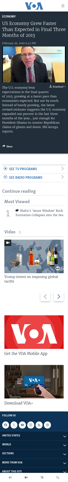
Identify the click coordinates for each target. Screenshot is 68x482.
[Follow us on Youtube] (22, 424)
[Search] (57, 477)
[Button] (7, 147)
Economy (9, 16)
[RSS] (39, 424)
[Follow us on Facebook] (5, 424)
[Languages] (41, 477)
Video (9, 232)
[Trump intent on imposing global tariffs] (34, 256)
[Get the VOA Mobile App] (34, 332)
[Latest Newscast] (10, 477)
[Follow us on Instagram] (30, 424)
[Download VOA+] (34, 381)
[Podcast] (47, 424)
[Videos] (26, 477)
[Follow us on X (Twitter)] (14, 424)
